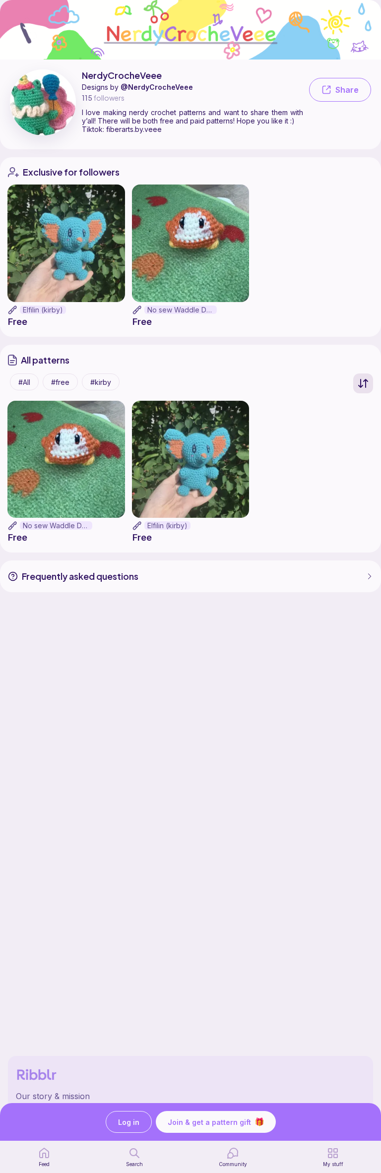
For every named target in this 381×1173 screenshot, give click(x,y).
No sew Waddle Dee (181, 310)
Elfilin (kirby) (43, 310)
